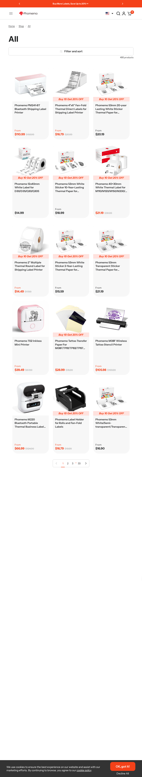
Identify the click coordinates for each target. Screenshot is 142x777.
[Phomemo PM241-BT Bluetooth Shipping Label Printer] (30, 83)
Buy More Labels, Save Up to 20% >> (70, 3)
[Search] (118, 13)
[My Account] (123, 13)
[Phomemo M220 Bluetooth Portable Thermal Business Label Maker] (30, 397)
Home (12, 26)
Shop (21, 26)
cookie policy (84, 770)
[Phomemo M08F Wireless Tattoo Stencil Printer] (111, 319)
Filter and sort (73, 51)
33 (79, 463)
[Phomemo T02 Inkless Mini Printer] (30, 319)
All (29, 26)
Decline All (122, 773)
